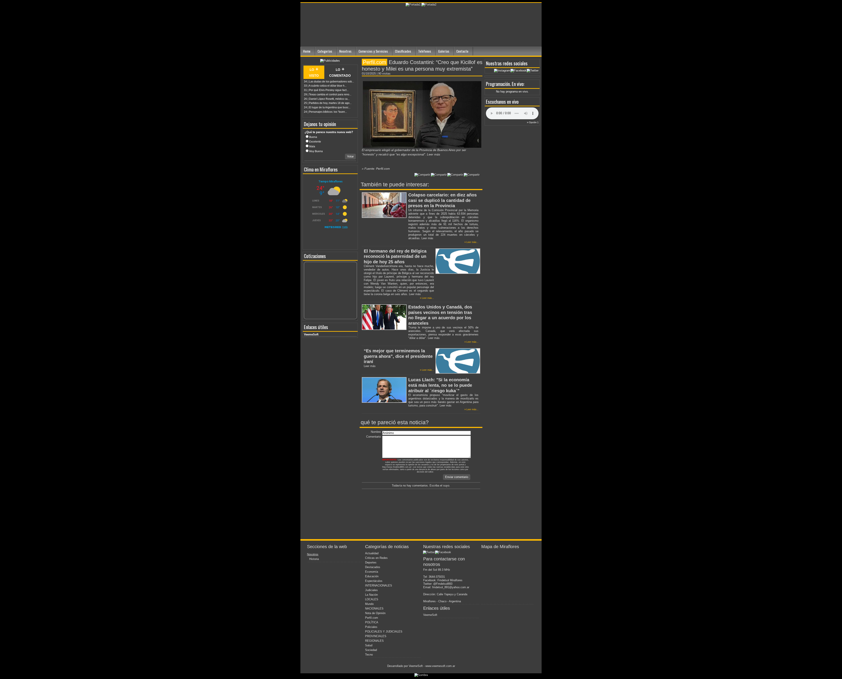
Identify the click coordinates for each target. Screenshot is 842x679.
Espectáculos (373, 581)
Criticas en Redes (376, 558)
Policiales (371, 627)
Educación (371, 576)
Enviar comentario (456, 477)
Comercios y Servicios (373, 51)
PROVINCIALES (375, 636)
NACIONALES (374, 608)
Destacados (372, 567)
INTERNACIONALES (378, 585)
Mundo (369, 604)
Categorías (325, 51)
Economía (371, 571)
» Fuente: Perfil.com (376, 168)
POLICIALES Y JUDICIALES (383, 631)
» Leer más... (471, 242)
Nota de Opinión (375, 613)
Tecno (369, 654)
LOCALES (371, 599)
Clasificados (403, 51)
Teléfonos (424, 51)
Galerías (443, 51)
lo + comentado (340, 72)
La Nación (371, 594)
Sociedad (371, 650)
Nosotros (345, 51)
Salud (368, 645)
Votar (350, 156)
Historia (314, 559)
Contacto (462, 51)
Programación (498, 83)
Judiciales (371, 590)
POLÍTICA (371, 622)
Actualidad (371, 553)
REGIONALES (374, 640)
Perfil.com (371, 617)
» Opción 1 (533, 122)
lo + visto (314, 72)
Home (306, 51)
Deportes (370, 562)
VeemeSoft (311, 334)
